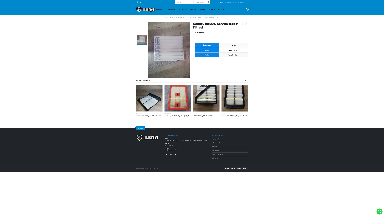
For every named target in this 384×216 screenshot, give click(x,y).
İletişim (221, 10)
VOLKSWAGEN (167, 114)
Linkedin (175, 154)
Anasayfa (160, 10)
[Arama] (208, 2)
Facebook (166, 154)
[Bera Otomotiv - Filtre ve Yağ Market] (145, 9)
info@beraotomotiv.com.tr (228, 2)
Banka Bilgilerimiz (207, 10)
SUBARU (138, 114)
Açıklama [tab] (200, 32)
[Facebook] (137, 2)
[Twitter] (140, 2)
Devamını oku (159, 88)
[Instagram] (143, 2)
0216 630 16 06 (243, 2)
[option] (141, 39)
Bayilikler (193, 10)
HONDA (195, 114)
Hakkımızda (171, 10)
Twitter (171, 154)
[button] (245, 80)
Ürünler (182, 10)
